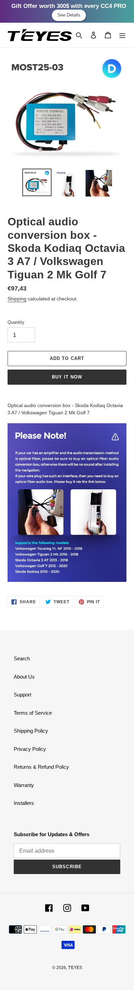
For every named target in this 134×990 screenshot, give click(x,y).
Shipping (17, 298)
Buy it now (67, 377)
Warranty (24, 785)
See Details (68, 15)
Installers (24, 803)
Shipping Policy (31, 731)
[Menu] (122, 35)
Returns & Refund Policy (41, 767)
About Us (24, 677)
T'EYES (75, 967)
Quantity (16, 322)
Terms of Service (33, 713)
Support (22, 695)
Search (22, 658)
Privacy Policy (30, 749)
